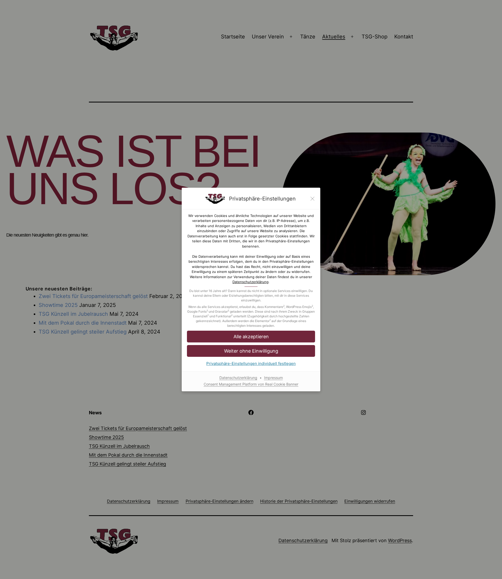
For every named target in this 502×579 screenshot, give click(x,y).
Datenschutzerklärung (250, 282)
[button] (251, 351)
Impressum (273, 377)
